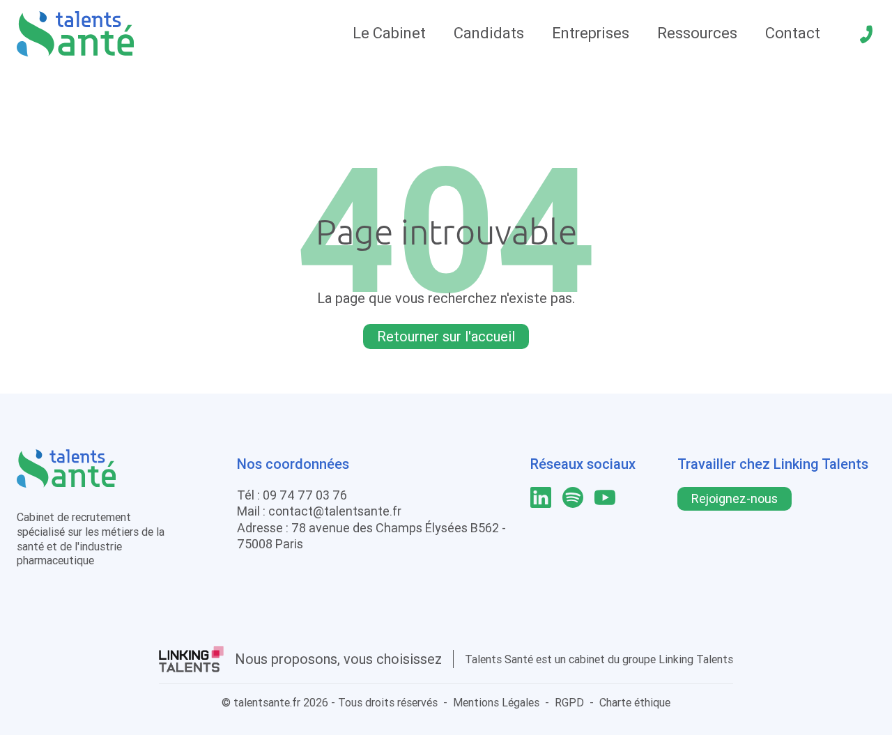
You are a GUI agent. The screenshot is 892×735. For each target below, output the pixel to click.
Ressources (697, 33)
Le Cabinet (389, 33)
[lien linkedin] (540, 497)
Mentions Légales (496, 702)
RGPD (569, 702)
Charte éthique (634, 702)
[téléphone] (866, 34)
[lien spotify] (572, 497)
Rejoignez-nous (734, 498)
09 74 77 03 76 (305, 495)
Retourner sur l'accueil (446, 336)
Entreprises (590, 33)
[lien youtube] (604, 497)
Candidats (489, 33)
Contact (792, 33)
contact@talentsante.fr (334, 511)
